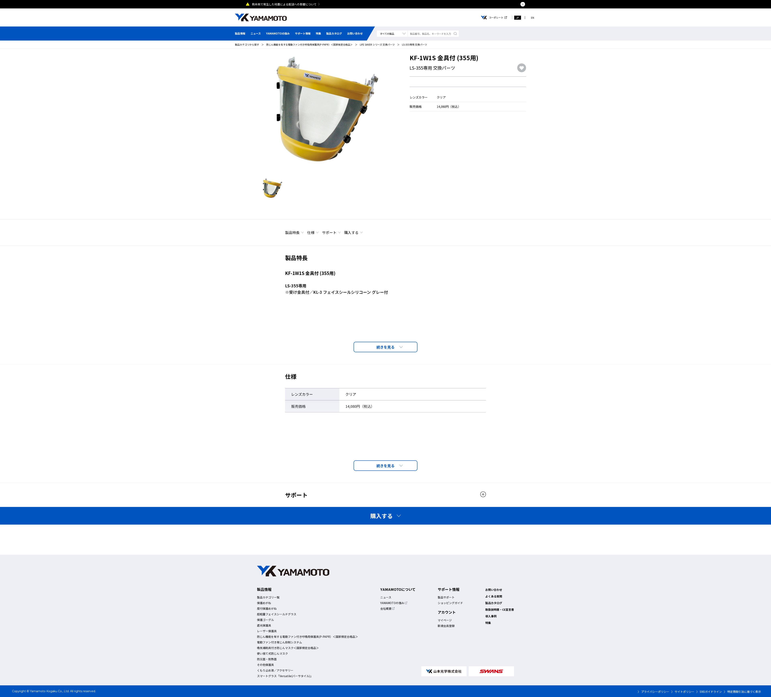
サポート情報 (303, 33)
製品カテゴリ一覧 (268, 597)
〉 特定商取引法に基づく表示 (742, 692)
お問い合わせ (355, 33)
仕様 (310, 232)
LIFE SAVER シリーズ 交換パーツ (377, 44)
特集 (318, 33)
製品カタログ (334, 33)
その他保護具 (265, 665)
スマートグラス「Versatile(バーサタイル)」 (285, 676)
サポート (329, 232)
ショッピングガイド (450, 603)
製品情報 (240, 33)
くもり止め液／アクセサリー (275, 670)
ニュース (256, 33)
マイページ (445, 620)
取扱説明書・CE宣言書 (499, 609)
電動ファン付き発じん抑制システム (279, 642)
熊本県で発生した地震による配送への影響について (284, 4)
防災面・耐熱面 (267, 659)
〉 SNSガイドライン (709, 692)
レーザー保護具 (267, 631)
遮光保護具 (264, 625)
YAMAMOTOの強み (278, 33)
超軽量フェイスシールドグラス (276, 614)
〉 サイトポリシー (682, 692)
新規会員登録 (446, 626)
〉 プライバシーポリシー (653, 692)
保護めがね (264, 603)
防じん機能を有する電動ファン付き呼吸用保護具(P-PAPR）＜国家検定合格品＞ (309, 44)
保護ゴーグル (265, 620)
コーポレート (496, 17)
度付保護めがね (267, 608)
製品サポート (446, 597)
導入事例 (491, 616)
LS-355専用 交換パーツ (414, 44)
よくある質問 (493, 596)
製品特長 (292, 232)
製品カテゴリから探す (247, 44)
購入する (351, 232)
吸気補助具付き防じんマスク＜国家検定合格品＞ (288, 648)
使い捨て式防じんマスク (272, 653)
